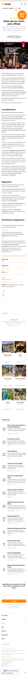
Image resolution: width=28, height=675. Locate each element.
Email (4, 595)
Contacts (4, 631)
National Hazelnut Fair (13, 516)
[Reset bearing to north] (3, 296)
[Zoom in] (3, 292)
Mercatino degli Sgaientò (14, 553)
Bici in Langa (7, 378)
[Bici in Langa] (8, 371)
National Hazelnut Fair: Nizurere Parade (16, 566)
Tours (3, 638)
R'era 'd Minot (20, 402)
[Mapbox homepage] (5, 313)
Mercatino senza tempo (13, 540)
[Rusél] (8, 394)
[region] (14, 302)
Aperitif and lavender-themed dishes (15, 503)
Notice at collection (7, 673)
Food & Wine (11, 0)
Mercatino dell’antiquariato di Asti (16, 528)
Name (4, 592)
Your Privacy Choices (12, 670)
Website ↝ (3, 277)
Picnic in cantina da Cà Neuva (15, 490)
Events (6, 0)
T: (20, 325)
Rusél (7, 402)
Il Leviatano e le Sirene (13, 439)
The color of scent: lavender (15, 463)
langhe (6, 4)
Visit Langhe (5, 8)
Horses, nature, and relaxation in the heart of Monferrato (16, 426)
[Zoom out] (3, 294)
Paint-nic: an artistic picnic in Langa (15, 476)
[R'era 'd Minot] (20, 394)
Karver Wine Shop (20, 378)
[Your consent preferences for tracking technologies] (25, 672)
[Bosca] (20, 347)
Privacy (12, 648)
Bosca (20, 355)
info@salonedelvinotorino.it (6, 279)
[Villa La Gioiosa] (8, 347)
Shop (19, 8)
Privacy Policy (23, 653)
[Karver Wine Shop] (20, 371)
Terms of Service (6, 654)
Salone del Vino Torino (18, 73)
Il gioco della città (12, 451)
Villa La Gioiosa (8, 355)
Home (3, 0)
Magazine (11, 8)
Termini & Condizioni (5, 648)
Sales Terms (4, 635)
